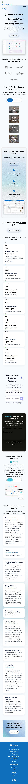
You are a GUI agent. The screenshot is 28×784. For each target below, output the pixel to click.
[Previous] (11, 447)
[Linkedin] (12, 780)
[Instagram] (15, 780)
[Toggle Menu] (24, 6)
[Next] (16, 447)
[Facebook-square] (14, 780)
